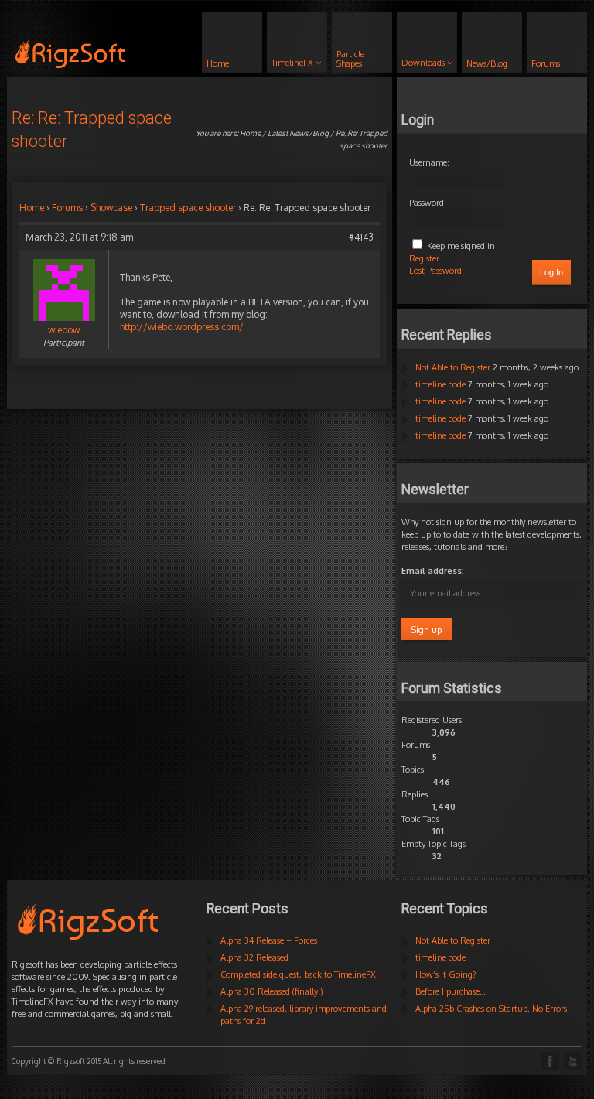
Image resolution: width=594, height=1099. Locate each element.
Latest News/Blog (298, 133)
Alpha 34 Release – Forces (268, 940)
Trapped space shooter (188, 207)
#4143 (361, 237)
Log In (551, 272)
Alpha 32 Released (254, 957)
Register (424, 258)
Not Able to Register (452, 367)
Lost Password (435, 270)
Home (250, 133)
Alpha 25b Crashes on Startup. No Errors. (492, 1008)
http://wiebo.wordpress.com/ (182, 327)
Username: (429, 162)
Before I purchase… (450, 991)
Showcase (111, 207)
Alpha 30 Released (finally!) (271, 991)
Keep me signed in (461, 246)
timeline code (440, 384)
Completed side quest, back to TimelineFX (298, 974)
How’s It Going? (445, 974)
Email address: (432, 570)
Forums (67, 207)
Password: (427, 202)
